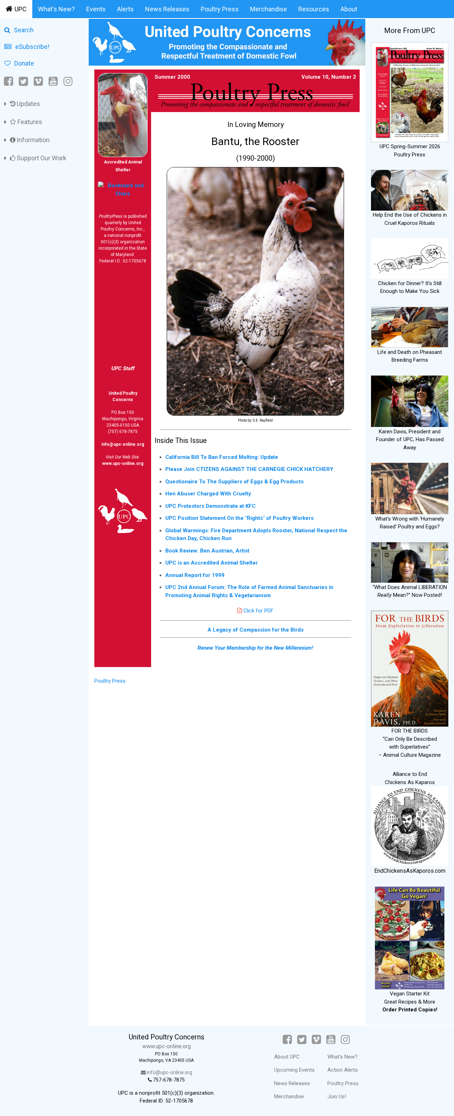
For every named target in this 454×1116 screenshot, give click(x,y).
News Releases (167, 9)
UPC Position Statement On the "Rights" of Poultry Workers (239, 518)
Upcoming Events (294, 1070)
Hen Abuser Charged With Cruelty (208, 493)
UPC (21, 9)
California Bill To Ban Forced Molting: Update (221, 457)
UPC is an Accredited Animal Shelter (211, 563)
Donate (24, 63)
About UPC (287, 1057)
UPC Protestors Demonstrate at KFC (210, 506)
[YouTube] (53, 81)
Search (24, 30)
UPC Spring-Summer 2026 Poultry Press (410, 150)
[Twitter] (23, 81)
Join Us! (336, 1096)
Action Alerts (342, 1070)
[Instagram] (68, 81)
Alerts (125, 9)
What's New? (56, 9)
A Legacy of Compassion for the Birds (255, 630)
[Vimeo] (38, 81)
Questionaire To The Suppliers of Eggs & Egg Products (234, 481)
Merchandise (268, 9)
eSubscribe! (32, 46)
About (348, 9)
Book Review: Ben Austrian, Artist (207, 551)
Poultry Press (220, 9)
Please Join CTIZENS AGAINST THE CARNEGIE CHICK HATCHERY (249, 469)
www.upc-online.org (122, 463)
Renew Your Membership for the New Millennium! (255, 648)
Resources (313, 9)
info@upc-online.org (122, 444)
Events (96, 9)
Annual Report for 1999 (195, 575)
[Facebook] (9, 81)
